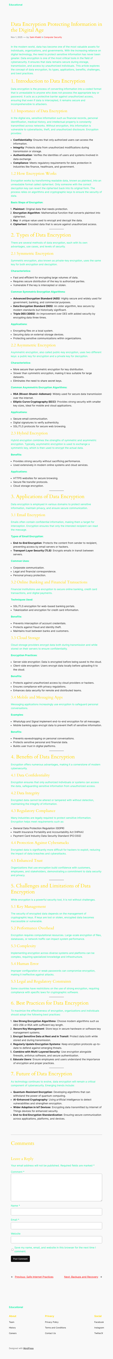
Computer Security (53, 37)
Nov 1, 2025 (17, 37)
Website (15, 1233)
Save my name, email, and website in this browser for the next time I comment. (55, 1249)
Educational (15, 4)
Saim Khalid (35, 37)
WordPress (28, 1348)
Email (15, 1219)
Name (15, 1205)
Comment (17, 1171)
